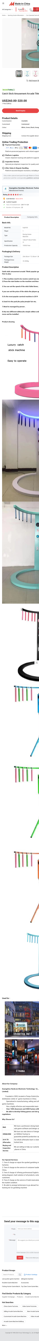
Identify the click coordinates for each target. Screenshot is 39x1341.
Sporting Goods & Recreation (16, 15)
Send (20, 1258)
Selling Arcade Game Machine (13, 1311)
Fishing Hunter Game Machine (11, 1286)
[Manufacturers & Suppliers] (19, 4)
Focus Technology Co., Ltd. (26, 1333)
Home (4, 15)
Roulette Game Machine (9, 1283)
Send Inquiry (20, 111)
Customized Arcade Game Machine (15, 1316)
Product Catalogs (31, 1275)
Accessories (25, 1283)
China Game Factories (11, 1306)
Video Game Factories (29, 1306)
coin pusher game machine (10, 1279)
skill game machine (27, 1279)
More (4, 1325)
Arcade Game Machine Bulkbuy (14, 1321)
